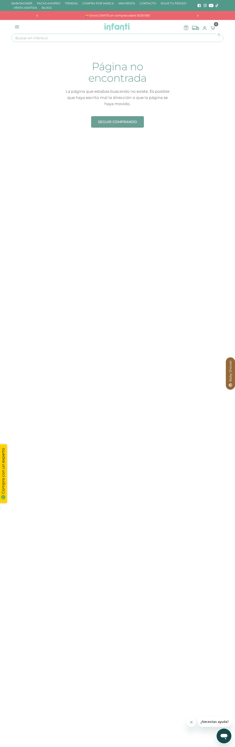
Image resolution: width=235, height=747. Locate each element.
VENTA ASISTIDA (25, 7)
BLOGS (46, 7)
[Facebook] (199, 5)
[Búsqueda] (219, 34)
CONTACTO (148, 3)
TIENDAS (71, 3)
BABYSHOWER (21, 3)
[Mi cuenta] (204, 27)
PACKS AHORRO (48, 3)
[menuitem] (23, 3)
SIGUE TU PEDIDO (173, 3)
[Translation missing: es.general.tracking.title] (195, 27)
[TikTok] (217, 5)
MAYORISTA (126, 3)
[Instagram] (205, 5)
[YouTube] (211, 5)
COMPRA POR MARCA (98, 3)
